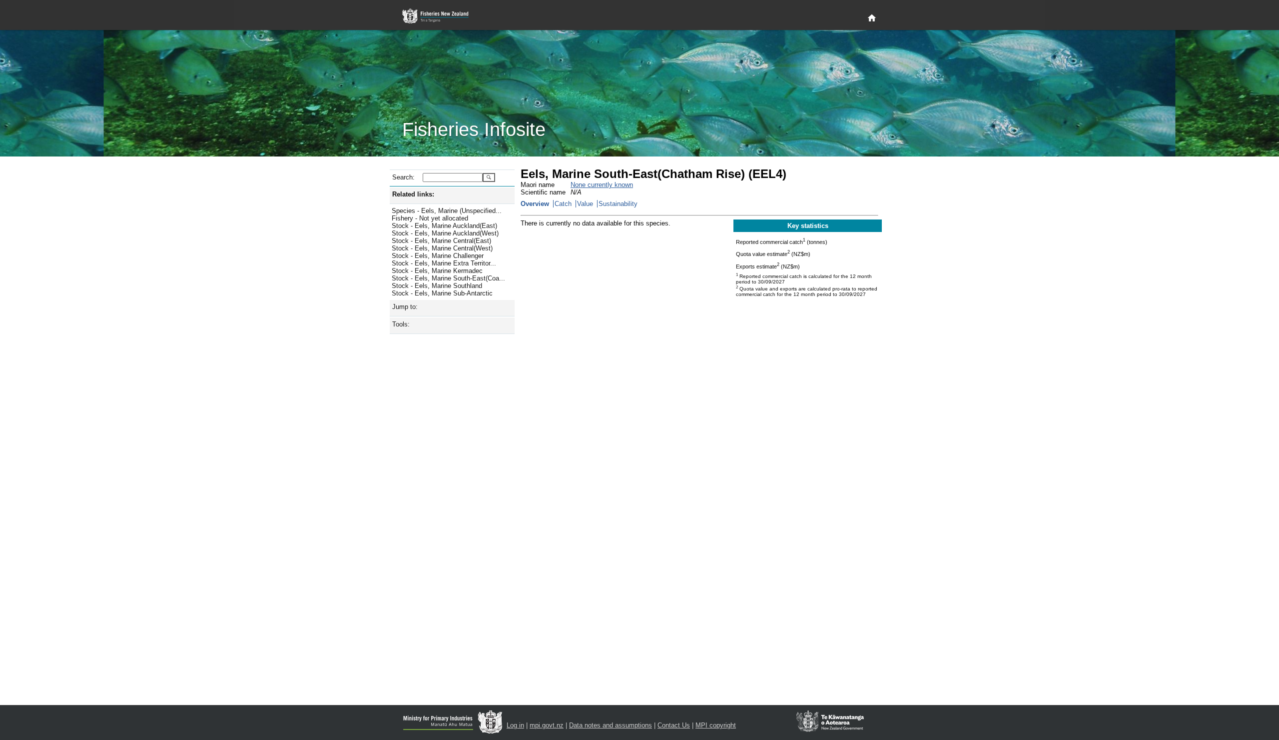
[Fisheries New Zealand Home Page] (441, 16)
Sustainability (618, 204)
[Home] (872, 18)
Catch (563, 204)
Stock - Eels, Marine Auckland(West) (445, 233)
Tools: (401, 324)
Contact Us (673, 725)
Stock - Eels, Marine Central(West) (442, 248)
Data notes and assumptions (610, 725)
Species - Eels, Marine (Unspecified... (447, 210)
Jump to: (405, 306)
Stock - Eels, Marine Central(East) (441, 240)
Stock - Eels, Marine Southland (437, 286)
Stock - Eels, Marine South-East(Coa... (448, 278)
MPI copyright (715, 725)
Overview (535, 204)
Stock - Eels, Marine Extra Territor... (444, 263)
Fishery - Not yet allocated (430, 218)
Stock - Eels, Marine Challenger (438, 256)
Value (585, 204)
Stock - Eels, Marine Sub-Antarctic (442, 293)
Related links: (413, 194)
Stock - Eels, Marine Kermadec (437, 270)
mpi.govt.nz (547, 725)
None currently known (602, 184)
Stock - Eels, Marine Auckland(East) (444, 226)
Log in (515, 725)
